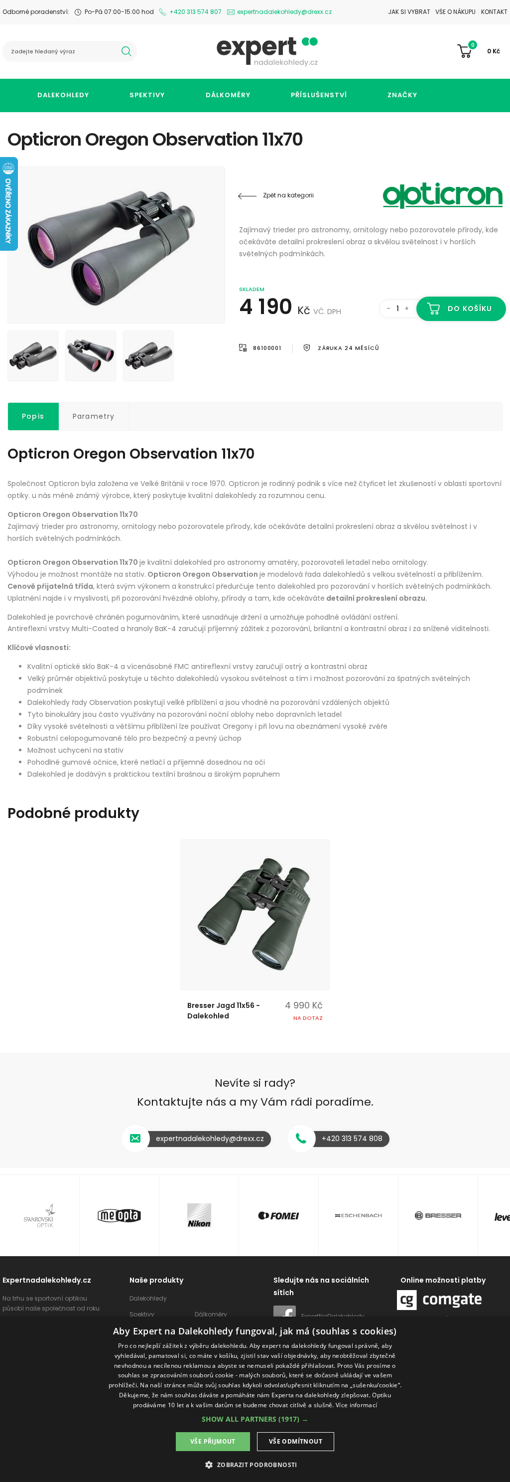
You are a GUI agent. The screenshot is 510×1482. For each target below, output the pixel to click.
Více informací (356, 1405)
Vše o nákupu (455, 11)
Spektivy (147, 95)
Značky (402, 95)
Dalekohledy (63, 95)
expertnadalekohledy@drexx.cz (284, 11)
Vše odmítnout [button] (295, 1441)
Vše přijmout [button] (213, 1441)
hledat (126, 51)
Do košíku (470, 309)
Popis (33, 416)
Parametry (94, 416)
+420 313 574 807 (195, 11)
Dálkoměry (228, 95)
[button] (255, 1419)
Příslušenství (319, 95)
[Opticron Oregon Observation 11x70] (116, 245)
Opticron (443, 195)
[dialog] (255, 1399)
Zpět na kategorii (288, 195)
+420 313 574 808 (352, 1139)
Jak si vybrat (409, 11)
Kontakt (494, 11)
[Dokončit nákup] (482, 51)
